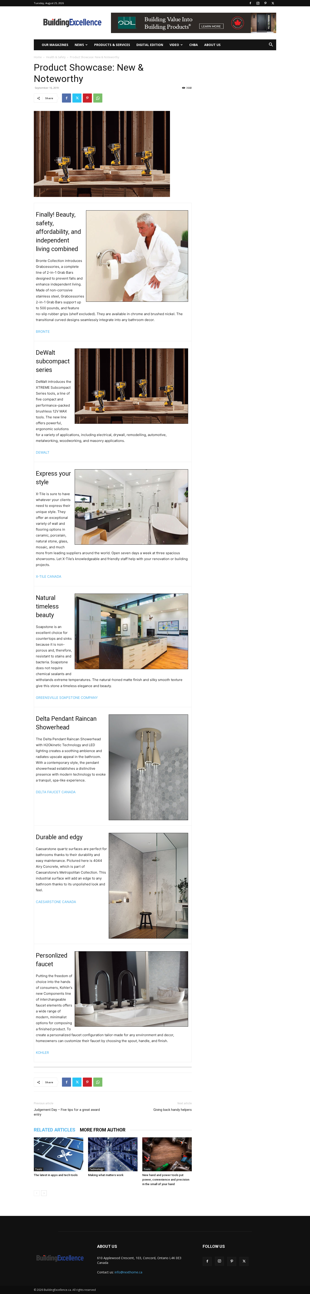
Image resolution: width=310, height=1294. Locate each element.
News (79, 45)
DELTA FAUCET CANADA (56, 792)
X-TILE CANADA (48, 576)
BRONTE (43, 331)
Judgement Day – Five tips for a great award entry (67, 1112)
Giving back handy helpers (172, 1110)
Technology (96, 1169)
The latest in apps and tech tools (56, 1175)
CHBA (193, 45)
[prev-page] (36, 1193)
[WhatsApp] (97, 98)
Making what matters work (105, 1175)
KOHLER (42, 1052)
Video (174, 45)
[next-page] (44, 1193)
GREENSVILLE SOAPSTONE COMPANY (67, 697)
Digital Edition (149, 45)
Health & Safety (56, 57)
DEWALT (42, 452)
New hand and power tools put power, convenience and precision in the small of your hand (165, 1179)
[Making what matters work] (113, 1154)
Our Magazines (55, 45)
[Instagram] (257, 3)
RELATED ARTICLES (54, 1130)
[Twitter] (272, 3)
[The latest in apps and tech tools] (58, 1154)
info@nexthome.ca (128, 1272)
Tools (38, 1169)
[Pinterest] (265, 3)
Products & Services (112, 45)
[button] (270, 45)
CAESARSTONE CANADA (56, 902)
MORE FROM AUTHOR (102, 1130)
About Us (212, 45)
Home (38, 57)
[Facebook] (250, 3)
